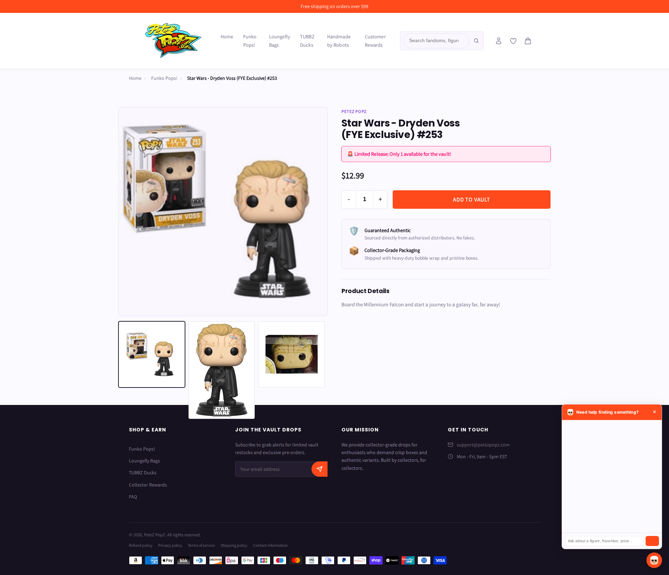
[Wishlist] (513, 41)
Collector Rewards (148, 485)
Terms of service (201, 545)
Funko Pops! (250, 40)
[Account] (498, 41)
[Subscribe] (320, 469)
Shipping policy (234, 545)
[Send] (652, 541)
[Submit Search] (476, 41)
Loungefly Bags (279, 40)
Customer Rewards (375, 40)
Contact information (270, 545)
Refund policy (141, 545)
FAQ (133, 496)
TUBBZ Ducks (307, 40)
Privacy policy (170, 545)
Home (227, 36)
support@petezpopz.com (483, 445)
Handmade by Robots (339, 40)
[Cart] (528, 41)
